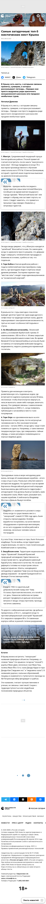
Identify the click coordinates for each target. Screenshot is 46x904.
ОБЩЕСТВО (17, 816)
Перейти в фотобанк (28, 67)
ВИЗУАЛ (40, 816)
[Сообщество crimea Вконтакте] (14, 799)
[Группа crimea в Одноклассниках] (31, 799)
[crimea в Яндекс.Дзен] (23, 799)
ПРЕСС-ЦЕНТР (17, 823)
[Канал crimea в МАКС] (40, 799)
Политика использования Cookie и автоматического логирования (22, 842)
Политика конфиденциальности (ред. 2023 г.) (18, 846)
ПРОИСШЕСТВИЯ (29, 816)
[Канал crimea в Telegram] (5, 799)
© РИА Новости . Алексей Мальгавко (11, 67)
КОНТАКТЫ (38, 823)
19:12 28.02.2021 (6, 38)
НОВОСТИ (5, 823)
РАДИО (28, 823)
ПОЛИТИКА (6, 816)
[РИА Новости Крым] (9, 15)
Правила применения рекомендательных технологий (22, 848)
